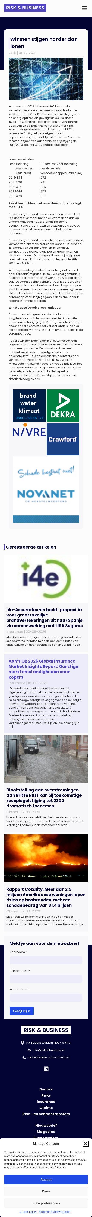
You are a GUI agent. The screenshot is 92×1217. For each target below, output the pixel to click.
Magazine (46, 1131)
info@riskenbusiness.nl (49, 1050)
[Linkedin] (46, 1068)
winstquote (20, 356)
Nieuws (46, 1089)
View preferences (46, 1203)
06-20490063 (60, 1057)
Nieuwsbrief (46, 1125)
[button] (85, 1144)
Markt (12, 53)
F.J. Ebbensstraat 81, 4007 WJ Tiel (48, 1043)
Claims (46, 1107)
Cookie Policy (28, 1212)
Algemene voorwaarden (54, 1212)
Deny (46, 1191)
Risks (46, 1095)
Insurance (46, 1101)
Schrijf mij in (21, 1011)
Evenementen (46, 1137)
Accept (46, 1180)
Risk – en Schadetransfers (46, 1114)
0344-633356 (37, 1057)
